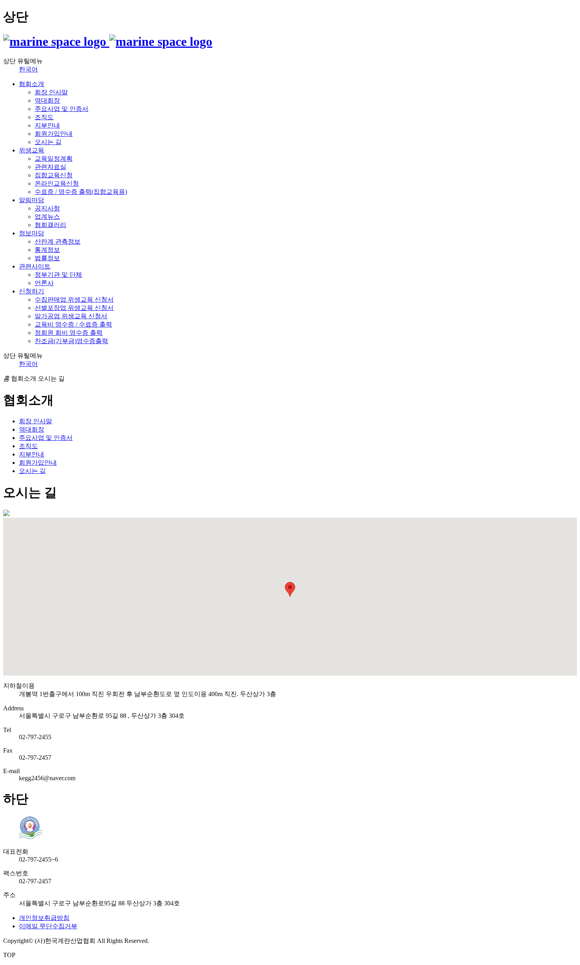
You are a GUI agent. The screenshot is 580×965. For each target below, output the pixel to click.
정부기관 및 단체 (58, 274)
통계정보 (47, 249)
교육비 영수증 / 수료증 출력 (73, 324)
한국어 (28, 69)
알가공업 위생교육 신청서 (71, 316)
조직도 (44, 117)
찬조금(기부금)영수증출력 (71, 341)
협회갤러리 (50, 225)
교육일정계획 (54, 158)
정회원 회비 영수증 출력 (69, 332)
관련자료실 (50, 166)
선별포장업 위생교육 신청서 (74, 307)
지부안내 (47, 125)
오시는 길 (48, 142)
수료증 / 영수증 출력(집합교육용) (81, 191)
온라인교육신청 (57, 183)
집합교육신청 (54, 175)
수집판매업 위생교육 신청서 (74, 299)
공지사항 (47, 208)
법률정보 (47, 258)
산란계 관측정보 (57, 241)
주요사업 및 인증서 (61, 108)
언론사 (44, 283)
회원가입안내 (54, 133)
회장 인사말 (51, 92)
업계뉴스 (47, 216)
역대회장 (47, 100)
